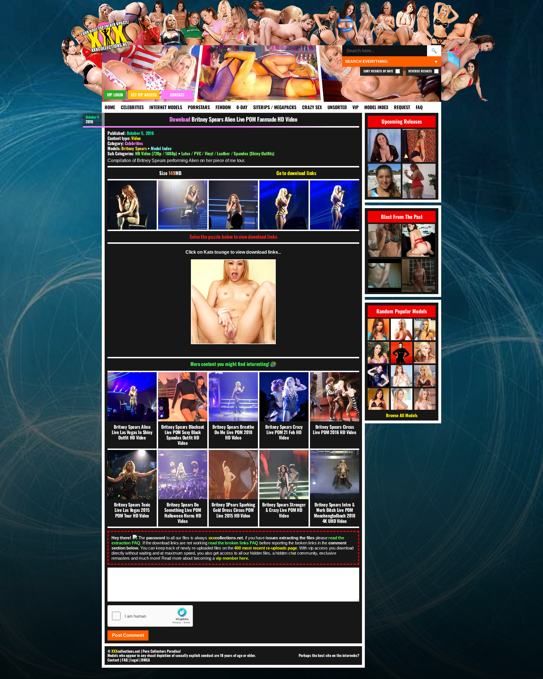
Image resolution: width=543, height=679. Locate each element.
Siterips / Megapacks (274, 107)
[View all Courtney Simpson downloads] (425, 352)
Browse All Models (401, 415)
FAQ (419, 107)
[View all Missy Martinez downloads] (378, 352)
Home (110, 107)
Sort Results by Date (378, 71)
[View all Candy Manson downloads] (425, 376)
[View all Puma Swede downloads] (401, 329)
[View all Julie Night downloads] (378, 399)
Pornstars (199, 107)
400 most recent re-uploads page (265, 548)
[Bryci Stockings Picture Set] (418, 241)
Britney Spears (134, 148)
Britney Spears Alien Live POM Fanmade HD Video (244, 119)
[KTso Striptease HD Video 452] (384, 241)
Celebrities (132, 107)
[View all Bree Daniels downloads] (425, 399)
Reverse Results (420, 71)
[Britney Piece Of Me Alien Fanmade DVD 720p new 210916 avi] (132, 205)
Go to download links (296, 173)
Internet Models (165, 107)
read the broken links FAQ (233, 542)
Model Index (376, 107)
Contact (113, 660)
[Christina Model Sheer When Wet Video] (418, 276)
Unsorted (337, 107)
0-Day (241, 107)
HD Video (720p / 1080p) (156, 153)
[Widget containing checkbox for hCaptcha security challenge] (150, 616)
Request (402, 107)
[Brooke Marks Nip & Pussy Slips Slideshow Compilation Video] (384, 276)
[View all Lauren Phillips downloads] (401, 376)
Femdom (223, 107)
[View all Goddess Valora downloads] (378, 376)
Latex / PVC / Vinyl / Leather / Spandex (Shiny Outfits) (227, 153)
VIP (355, 107)
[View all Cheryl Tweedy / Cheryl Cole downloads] (401, 352)
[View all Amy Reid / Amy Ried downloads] (378, 329)
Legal (134, 660)
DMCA (145, 660)
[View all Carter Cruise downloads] (401, 399)
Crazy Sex (312, 107)
